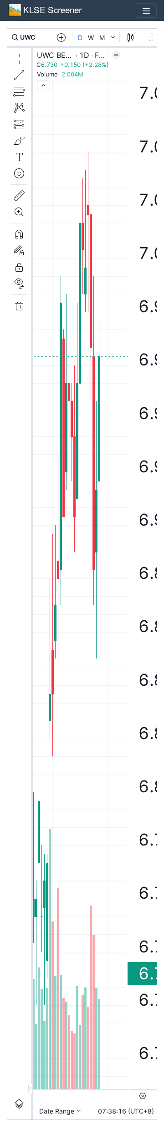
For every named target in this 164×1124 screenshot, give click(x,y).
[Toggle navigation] (146, 10)
